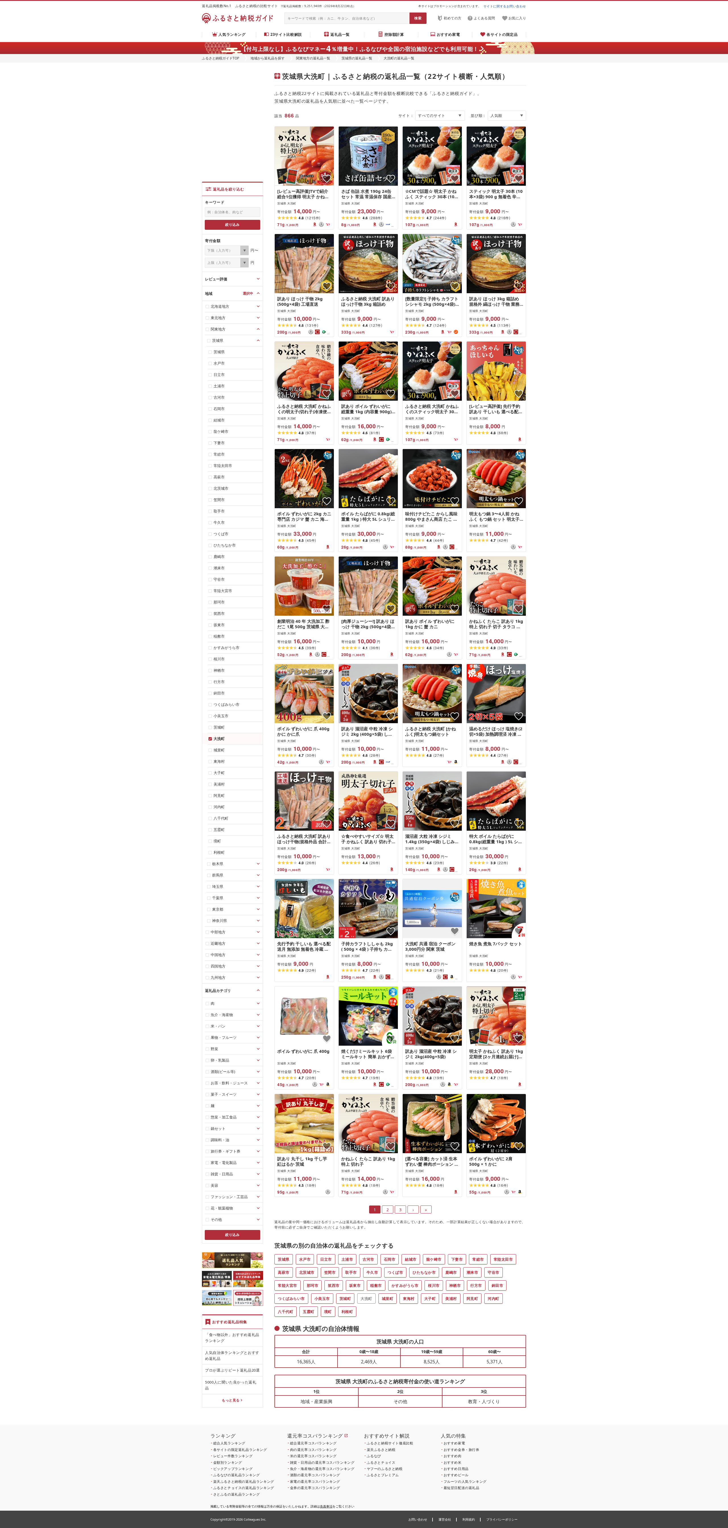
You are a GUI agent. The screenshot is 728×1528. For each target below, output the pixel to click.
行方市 (476, 1285)
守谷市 (493, 1272)
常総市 (478, 1259)
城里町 (388, 1298)
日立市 (326, 1259)
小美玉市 (322, 1298)
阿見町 (472, 1298)
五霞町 (309, 1311)
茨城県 (283, 1259)
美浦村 (451, 1298)
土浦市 (347, 1259)
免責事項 (326, 1506)
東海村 (409, 1298)
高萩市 (283, 1272)
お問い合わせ (417, 1519)
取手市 (351, 1272)
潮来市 (472, 1272)
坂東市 (355, 1285)
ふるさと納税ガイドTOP (220, 58)
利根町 (347, 1311)
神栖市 (455, 1285)
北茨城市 (307, 1272)
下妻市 (457, 1259)
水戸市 (305, 1259)
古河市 (368, 1259)
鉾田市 (497, 1285)
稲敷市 (376, 1285)
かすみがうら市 (405, 1285)
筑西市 (334, 1285)
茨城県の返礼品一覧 (357, 58)
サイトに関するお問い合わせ (504, 6)
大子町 (430, 1298)
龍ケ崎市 (434, 1259)
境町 (328, 1311)
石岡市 (390, 1259)
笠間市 (330, 1272)
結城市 (411, 1259)
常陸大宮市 (287, 1285)
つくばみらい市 (291, 1298)
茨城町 (345, 1298)
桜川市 (434, 1285)
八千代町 (285, 1311)
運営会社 (445, 1519)
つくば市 (395, 1272)
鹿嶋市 (451, 1272)
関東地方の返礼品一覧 (313, 58)
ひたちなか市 (424, 1272)
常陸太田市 (503, 1259)
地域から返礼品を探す (268, 58)
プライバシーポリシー (502, 1519)
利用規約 (468, 1519)
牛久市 (372, 1272)
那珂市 (312, 1285)
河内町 (493, 1298)
